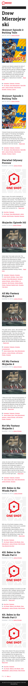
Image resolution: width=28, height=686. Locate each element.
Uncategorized (6, 349)
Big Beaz (13, 277)
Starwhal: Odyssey (19, 216)
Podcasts (12, 83)
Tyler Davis (5, 287)
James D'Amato (9, 87)
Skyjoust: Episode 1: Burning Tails (12, 97)
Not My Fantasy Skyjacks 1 (11, 427)
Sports (14, 89)
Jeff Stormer (19, 353)
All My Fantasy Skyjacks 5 (10, 295)
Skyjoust (9, 89)
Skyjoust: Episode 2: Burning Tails (13, 31)
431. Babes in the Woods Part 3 (11, 616)
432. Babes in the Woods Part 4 (11, 553)
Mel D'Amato (17, 87)
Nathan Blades (19, 283)
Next (9, 676)
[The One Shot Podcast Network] (7, 3)
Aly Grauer (6, 85)
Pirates (4, 285)
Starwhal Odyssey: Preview (12, 161)
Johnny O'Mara (15, 281)
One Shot (6, 212)
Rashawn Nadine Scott (12, 285)
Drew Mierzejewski (15, 85)
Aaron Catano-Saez (9, 351)
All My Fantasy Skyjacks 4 (10, 363)
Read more (22, 143)
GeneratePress (14, 684)
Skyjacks (17, 83)
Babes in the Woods (15, 542)
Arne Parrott (7, 277)
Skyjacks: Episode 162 (14, 222)
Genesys (20, 279)
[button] (3, 7)
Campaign (6, 83)
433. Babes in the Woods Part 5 (11, 489)
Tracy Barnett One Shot (8, 546)
